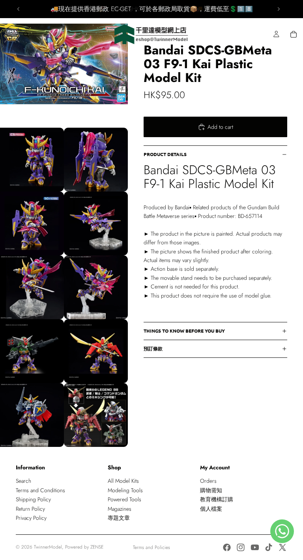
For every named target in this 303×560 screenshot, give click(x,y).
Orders (208, 481)
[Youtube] (255, 547)
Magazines (119, 509)
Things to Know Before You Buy (184, 330)
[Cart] (293, 34)
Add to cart (220, 127)
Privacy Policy (31, 518)
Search (23, 481)
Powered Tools (124, 499)
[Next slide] (278, 9)
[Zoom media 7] (96, 287)
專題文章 (119, 518)
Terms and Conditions (40, 490)
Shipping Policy (33, 499)
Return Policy (30, 509)
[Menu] (9, 34)
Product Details (165, 154)
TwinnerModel (48, 547)
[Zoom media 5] (96, 223)
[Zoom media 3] (96, 160)
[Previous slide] (18, 9)
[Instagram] (240, 547)
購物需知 (211, 490)
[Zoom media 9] (96, 351)
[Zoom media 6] (32, 287)
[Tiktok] (268, 547)
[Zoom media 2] (32, 160)
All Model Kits (123, 481)
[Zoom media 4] (32, 223)
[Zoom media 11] (96, 415)
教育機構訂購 (216, 499)
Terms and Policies (151, 547)
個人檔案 (211, 509)
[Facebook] (227, 547)
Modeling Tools (125, 490)
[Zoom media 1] (64, 64)
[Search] (26, 34)
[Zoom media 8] (32, 351)
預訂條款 (153, 348)
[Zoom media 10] (32, 415)
